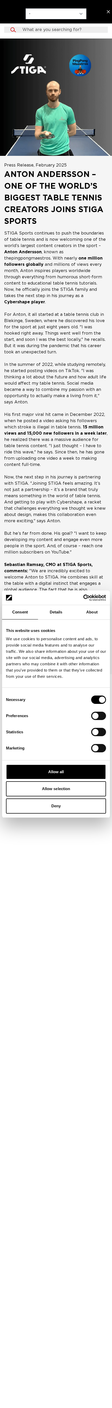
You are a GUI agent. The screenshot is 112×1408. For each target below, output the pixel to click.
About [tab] (92, 612)
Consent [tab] (20, 612)
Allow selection (56, 788)
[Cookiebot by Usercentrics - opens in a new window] (83, 597)
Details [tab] (56, 612)
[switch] (98, 716)
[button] (56, 30)
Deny (56, 806)
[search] (61, 30)
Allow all (56, 772)
